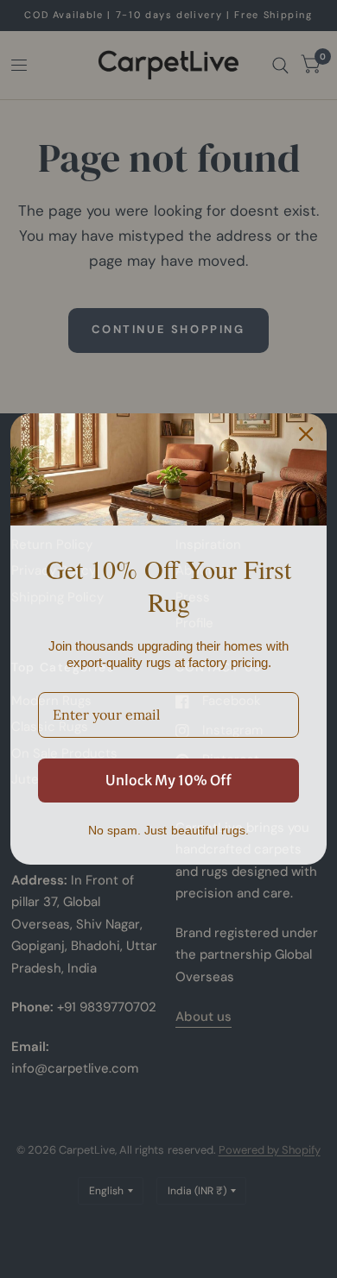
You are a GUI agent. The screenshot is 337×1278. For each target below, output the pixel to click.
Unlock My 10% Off (168, 780)
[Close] (306, 434)
